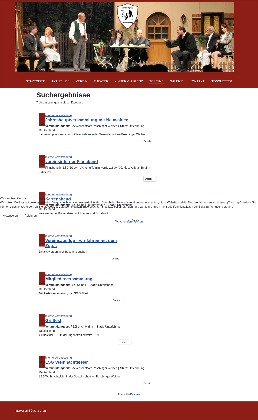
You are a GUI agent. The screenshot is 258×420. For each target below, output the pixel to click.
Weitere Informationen (129, 221)
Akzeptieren (10, 215)
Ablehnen (31, 215)
